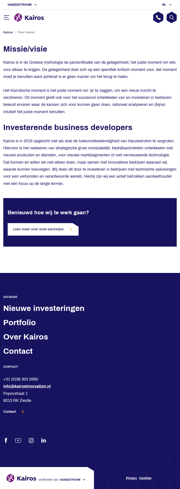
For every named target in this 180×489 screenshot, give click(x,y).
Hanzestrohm (20, 4)
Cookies (145, 478)
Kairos (8, 32)
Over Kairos (25, 336)
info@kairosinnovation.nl (27, 386)
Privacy (131, 478)
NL (164, 4)
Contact (18, 351)
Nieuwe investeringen (44, 308)
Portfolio (19, 322)
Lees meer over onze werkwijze (38, 229)
